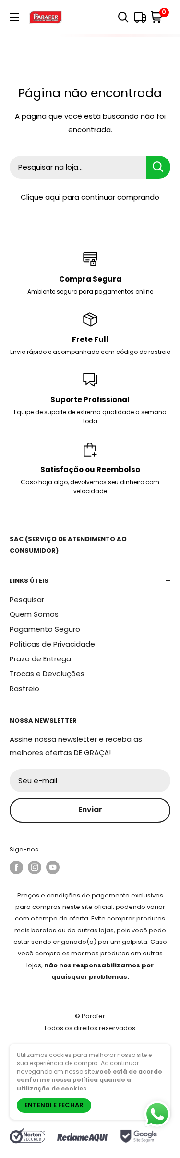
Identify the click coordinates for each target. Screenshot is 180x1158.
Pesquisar (27, 599)
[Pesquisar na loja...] (158, 167)
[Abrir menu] (14, 17)
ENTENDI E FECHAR (54, 1105)
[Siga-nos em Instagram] (34, 867)
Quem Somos (34, 614)
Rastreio (24, 688)
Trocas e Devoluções (47, 674)
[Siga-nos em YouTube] (53, 867)
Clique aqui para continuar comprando (90, 197)
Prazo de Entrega (40, 659)
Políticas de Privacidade (52, 644)
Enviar (90, 809)
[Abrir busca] (123, 17)
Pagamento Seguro (45, 629)
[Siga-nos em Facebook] (16, 867)
